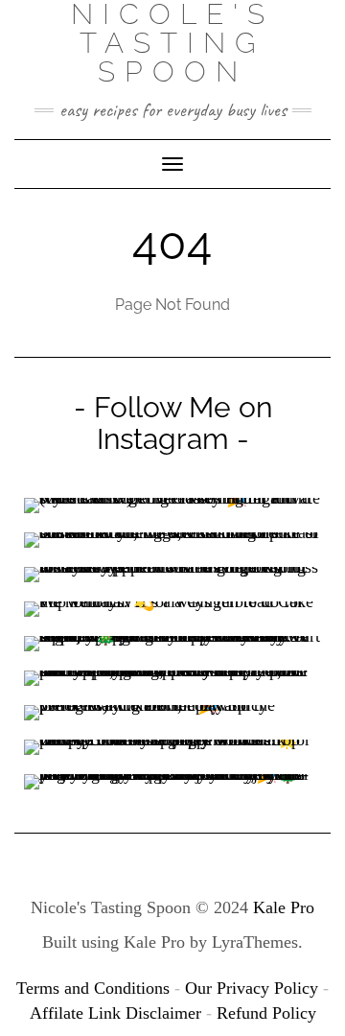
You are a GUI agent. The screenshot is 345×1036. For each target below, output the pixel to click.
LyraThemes (255, 942)
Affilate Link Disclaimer (115, 1013)
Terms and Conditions (93, 988)
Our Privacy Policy (251, 988)
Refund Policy (266, 1013)
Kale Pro (283, 907)
